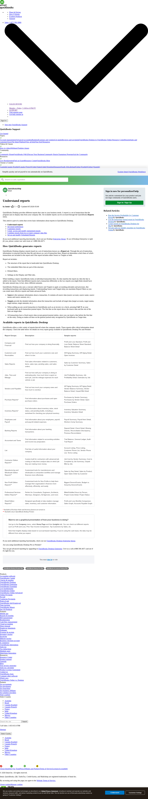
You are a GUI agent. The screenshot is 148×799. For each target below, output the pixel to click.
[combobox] (29, 179)
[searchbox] (34, 179)
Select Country (6, 734)
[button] (74, 134)
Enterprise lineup (59, 239)
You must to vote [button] (49, 560)
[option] (76, 738)
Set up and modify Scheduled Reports (21, 235)
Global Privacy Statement (49, 791)
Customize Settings (135, 793)
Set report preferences (15, 227)
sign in (49, 560)
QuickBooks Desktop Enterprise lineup (61, 541)
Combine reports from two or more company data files (27, 233)
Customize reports (14, 229)
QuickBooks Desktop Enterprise (50, 549)
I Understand (114, 792)
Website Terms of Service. (46, 781)
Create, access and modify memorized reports (23, 231)
